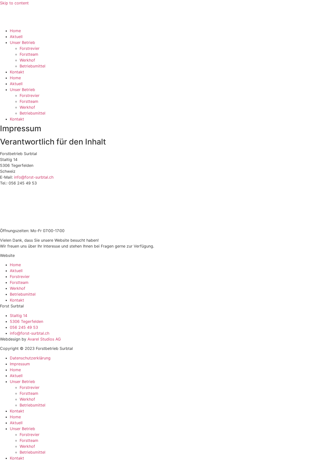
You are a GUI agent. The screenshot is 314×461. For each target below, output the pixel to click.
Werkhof (27, 60)
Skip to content (14, 2)
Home (15, 30)
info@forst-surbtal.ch (33, 177)
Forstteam (29, 54)
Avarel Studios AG (44, 339)
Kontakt (17, 71)
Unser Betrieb (22, 42)
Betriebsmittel (32, 66)
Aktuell (16, 36)
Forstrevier (29, 48)
